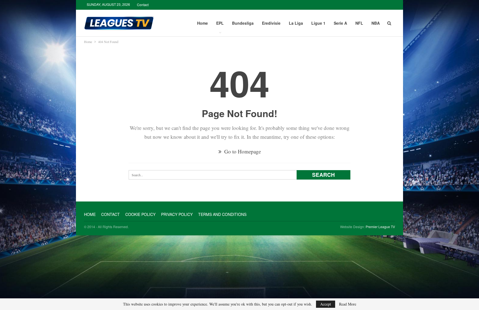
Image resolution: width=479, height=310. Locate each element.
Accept (325, 304)
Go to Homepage (242, 151)
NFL (359, 23)
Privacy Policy (177, 214)
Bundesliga (243, 23)
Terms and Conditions (222, 214)
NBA (375, 23)
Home (202, 23)
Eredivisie (271, 23)
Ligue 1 (318, 23)
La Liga (296, 23)
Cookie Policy (140, 214)
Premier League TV (380, 226)
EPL (220, 23)
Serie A (340, 23)
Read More (347, 304)
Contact (143, 4)
